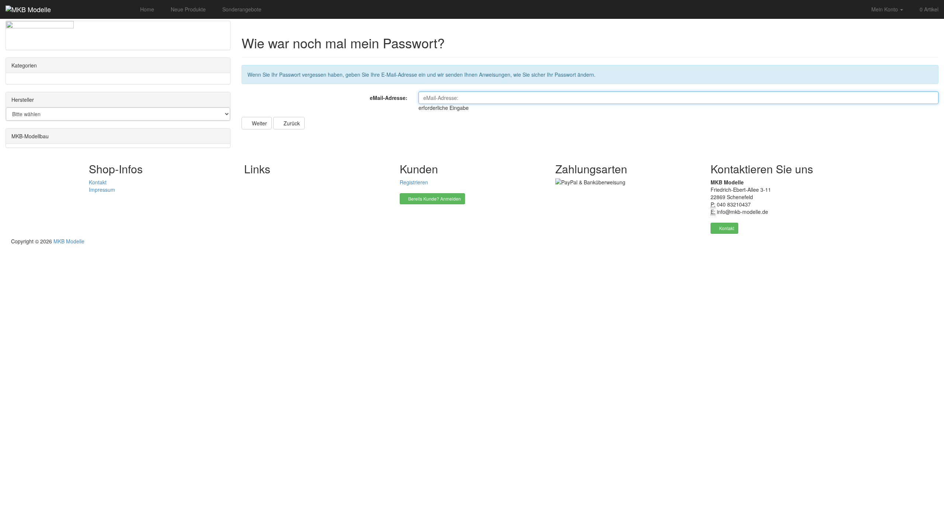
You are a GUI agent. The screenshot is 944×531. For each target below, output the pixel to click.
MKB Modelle (68, 241)
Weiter (258, 123)
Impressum (102, 189)
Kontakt (98, 182)
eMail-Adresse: (388, 97)
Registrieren (414, 182)
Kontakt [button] (726, 228)
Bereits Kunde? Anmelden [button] (434, 198)
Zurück (291, 123)
